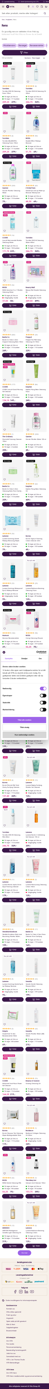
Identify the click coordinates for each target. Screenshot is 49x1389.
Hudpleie (9, 19)
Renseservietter (37, 45)
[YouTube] (32, 1292)
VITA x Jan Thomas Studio (15, 1360)
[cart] (46, 6)
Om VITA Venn (11, 1373)
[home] (10, 6)
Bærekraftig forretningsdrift (16, 1350)
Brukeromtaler (11, 1331)
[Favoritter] (37, 6)
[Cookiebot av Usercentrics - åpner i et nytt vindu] (36, 652)
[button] (45, 13)
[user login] (33, 6)
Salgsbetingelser (12, 1327)
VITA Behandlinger (12, 1363)
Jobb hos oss (10, 1353)
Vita (3, 19)
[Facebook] (15, 1292)
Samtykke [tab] (9, 658)
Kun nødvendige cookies (24, 735)
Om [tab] (40, 658)
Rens (14, 19)
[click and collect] (42, 6)
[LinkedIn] (26, 1292)
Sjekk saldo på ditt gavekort (16, 1321)
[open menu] (3, 6)
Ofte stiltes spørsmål (13, 1312)
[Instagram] (21, 1292)
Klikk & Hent (10, 1324)
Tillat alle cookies (24, 720)
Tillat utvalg (24, 727)
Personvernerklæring (13, 1347)
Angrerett (9, 1318)
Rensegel (23, 45)
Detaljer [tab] (24, 658)
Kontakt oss (10, 1309)
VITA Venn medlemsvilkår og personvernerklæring (24, 1376)
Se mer (4, 39)
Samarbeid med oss (13, 1356)
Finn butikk (10, 1344)
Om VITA (9, 1341)
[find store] (28, 6)
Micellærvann (9, 45)
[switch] (43, 695)
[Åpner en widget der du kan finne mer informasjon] (40, 1381)
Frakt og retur (11, 1315)
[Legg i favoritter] (4, 82)
